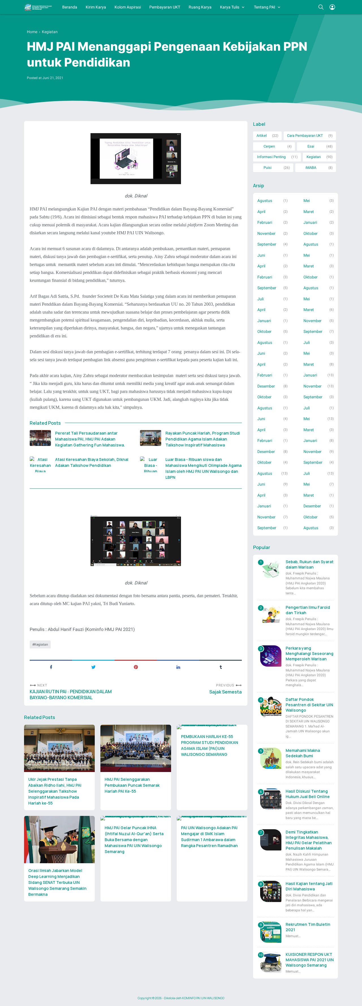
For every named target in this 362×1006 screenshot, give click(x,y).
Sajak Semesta (225, 692)
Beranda (69, 7)
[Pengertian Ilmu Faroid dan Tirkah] (270, 615)
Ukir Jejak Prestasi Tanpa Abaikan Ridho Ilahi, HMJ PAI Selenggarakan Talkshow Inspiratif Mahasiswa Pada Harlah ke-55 (54, 791)
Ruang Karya (200, 7)
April (261, 211)
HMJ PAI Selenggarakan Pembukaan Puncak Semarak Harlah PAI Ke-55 (132, 785)
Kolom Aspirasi (128, 7)
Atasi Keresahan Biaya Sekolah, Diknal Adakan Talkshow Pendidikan (91, 462)
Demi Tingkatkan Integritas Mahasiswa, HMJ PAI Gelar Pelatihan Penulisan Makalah (309, 840)
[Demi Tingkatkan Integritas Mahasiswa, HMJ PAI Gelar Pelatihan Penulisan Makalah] (270, 839)
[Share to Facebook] (51, 666)
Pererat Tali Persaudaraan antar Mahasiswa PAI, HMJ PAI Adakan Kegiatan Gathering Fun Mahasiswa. (90, 439)
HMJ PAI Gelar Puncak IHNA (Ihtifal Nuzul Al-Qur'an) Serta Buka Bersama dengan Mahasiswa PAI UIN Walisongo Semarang (134, 839)
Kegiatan (41, 644)
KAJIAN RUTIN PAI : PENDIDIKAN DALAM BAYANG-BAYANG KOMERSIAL (71, 695)
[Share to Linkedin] (178, 666)
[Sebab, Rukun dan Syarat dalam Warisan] (270, 569)
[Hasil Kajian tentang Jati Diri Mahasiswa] (270, 891)
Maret (308, 211)
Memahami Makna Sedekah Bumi (303, 753)
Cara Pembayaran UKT (305, 135)
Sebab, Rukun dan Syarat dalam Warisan (309, 564)
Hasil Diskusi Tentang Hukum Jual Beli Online (308, 793)
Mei (306, 200)
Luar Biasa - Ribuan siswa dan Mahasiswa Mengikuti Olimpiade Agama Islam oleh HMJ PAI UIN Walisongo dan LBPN (203, 468)
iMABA (310, 167)
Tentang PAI (264, 7)
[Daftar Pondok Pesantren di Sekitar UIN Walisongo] (270, 707)
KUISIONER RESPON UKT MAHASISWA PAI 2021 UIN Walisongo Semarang (310, 960)
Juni (261, 255)
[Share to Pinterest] (136, 666)
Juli (260, 299)
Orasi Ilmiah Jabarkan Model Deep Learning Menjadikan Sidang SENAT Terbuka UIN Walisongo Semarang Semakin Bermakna (57, 882)
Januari (310, 222)
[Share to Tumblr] (220, 666)
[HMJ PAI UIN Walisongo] (38, 7)
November (266, 233)
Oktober (310, 233)
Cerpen (269, 146)
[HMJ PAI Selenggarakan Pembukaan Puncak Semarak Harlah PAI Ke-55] (135, 748)
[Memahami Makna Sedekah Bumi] (270, 758)
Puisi (268, 167)
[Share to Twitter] (93, 666)
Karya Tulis (229, 7)
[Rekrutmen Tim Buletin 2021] (270, 932)
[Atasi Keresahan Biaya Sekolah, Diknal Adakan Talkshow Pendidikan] (40, 464)
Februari (264, 222)
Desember (266, 386)
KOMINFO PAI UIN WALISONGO (203, 998)
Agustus (264, 200)
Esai (310, 146)
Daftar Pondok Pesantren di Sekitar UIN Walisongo (309, 705)
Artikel (262, 135)
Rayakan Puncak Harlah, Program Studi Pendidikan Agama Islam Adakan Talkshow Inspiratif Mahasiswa (202, 439)
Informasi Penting (271, 157)
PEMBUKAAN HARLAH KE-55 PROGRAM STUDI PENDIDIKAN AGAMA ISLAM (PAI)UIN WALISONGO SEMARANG (209, 745)
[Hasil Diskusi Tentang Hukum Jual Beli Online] (270, 799)
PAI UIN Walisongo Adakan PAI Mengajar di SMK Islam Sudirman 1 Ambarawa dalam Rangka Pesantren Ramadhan (209, 836)
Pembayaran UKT (164, 7)
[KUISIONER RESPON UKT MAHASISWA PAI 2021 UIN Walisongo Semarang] (270, 962)
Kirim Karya (96, 7)
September (266, 244)
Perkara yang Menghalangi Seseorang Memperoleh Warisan (309, 653)
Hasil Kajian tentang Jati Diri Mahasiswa (309, 886)
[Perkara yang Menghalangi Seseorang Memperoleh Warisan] (270, 656)
